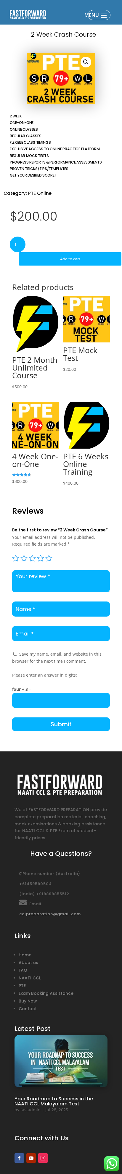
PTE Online (40, 193)
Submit (61, 724)
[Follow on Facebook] (19, 1158)
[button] (86, 62)
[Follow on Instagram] (43, 1158)
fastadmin (30, 1109)
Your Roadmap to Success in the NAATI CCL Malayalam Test (54, 1101)
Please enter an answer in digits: (44, 675)
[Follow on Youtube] (31, 1158)
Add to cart (70, 259)
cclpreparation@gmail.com (50, 914)
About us (28, 963)
